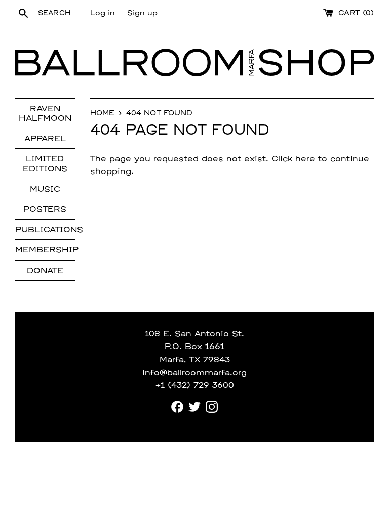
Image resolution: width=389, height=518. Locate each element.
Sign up (142, 13)
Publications (45, 230)
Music (45, 190)
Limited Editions (45, 164)
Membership (45, 250)
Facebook (177, 407)
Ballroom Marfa (137, 63)
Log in (102, 13)
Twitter (194, 407)
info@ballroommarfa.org (194, 373)
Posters (44, 210)
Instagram (212, 407)
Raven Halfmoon (45, 114)
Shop (316, 63)
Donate (45, 271)
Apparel (45, 139)
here (305, 159)
